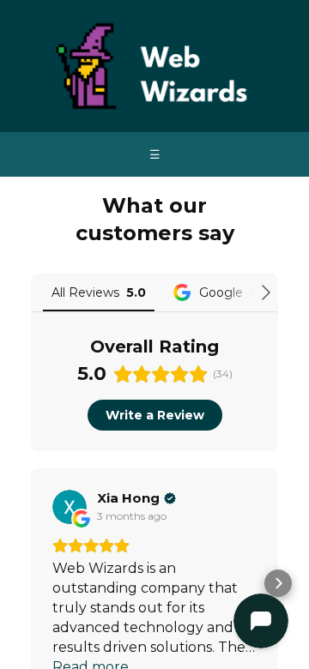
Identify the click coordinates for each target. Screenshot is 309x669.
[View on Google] (69, 507)
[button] (31, 583)
